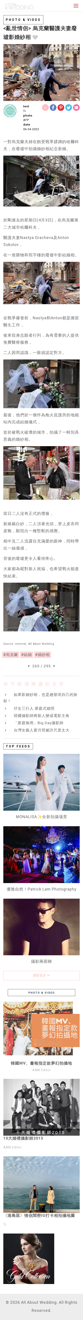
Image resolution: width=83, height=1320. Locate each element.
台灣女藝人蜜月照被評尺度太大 (41, 730)
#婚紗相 (42, 654)
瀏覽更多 (40, 975)
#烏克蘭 (10, 654)
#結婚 (26, 654)
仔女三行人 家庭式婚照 (34, 708)
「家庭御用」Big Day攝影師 (39, 723)
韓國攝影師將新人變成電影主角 (41, 715)
